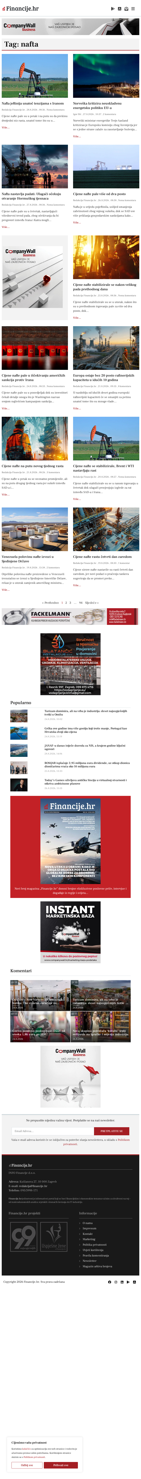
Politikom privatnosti (34, 1457)
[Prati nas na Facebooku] (110, 1282)
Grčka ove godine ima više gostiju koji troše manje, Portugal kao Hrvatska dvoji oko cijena (86, 730)
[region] (45, 1454)
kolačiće (26, 1448)
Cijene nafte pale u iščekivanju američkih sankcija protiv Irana (33, 377)
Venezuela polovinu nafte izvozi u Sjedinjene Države (28, 559)
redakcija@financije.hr (33, 1186)
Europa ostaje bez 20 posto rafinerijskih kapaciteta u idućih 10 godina (103, 377)
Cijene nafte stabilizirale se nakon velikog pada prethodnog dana (104, 287)
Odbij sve (27, 1465)
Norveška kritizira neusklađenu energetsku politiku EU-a (97, 105)
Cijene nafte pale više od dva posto (99, 194)
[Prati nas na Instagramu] (116, 1282)
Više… (6, 127)
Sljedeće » (92, 603)
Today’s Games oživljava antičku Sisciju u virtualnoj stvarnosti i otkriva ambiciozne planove (86, 782)
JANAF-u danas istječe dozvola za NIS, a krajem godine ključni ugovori (85, 747)
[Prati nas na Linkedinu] (122, 1282)
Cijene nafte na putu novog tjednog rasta (32, 466)
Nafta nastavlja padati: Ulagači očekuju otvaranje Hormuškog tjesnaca (31, 196)
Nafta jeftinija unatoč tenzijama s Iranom (33, 103)
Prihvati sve (60, 1465)
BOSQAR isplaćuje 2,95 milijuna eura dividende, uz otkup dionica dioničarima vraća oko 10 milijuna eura (87, 764)
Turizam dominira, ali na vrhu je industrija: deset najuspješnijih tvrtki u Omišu (86, 712)
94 (81, 603)
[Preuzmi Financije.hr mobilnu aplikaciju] (113, 9)
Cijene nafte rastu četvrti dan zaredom (102, 557)
